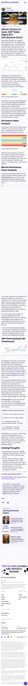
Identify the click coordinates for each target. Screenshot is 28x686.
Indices (3, 597)
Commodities (5, 601)
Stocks (3, 599)
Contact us (4, 615)
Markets (3, 591)
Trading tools (22, 591)
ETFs (2, 606)
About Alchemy (5, 613)
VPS (20, 599)
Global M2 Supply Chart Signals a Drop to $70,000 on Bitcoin (13, 478)
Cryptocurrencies (5, 603)
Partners (3, 623)
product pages (6, 588)
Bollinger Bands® (16, 373)
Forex (2, 595)
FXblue (20, 595)
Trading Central (23, 597)
